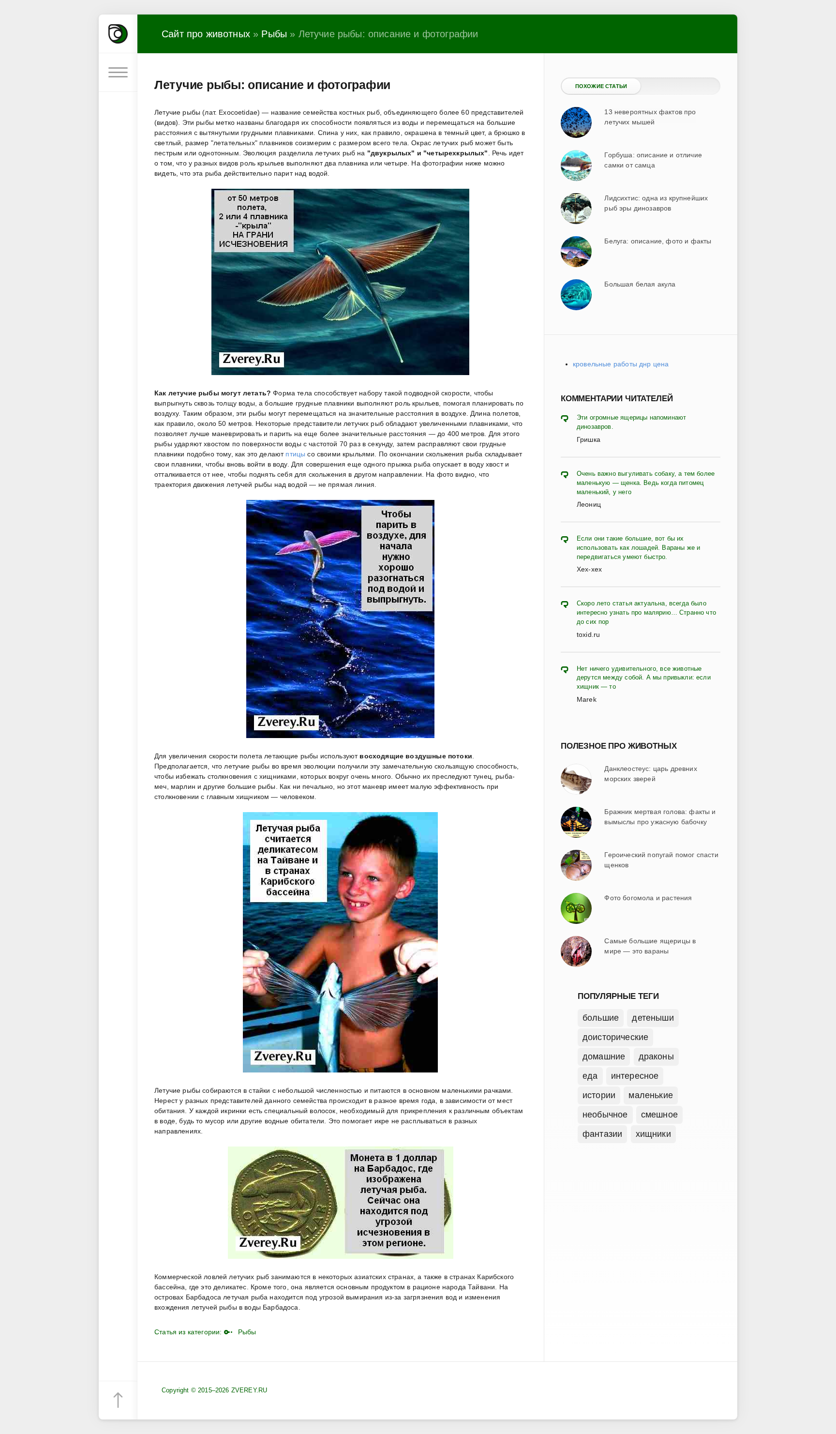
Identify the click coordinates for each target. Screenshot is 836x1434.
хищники (653, 1134)
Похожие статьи (601, 86)
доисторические (615, 1037)
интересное (635, 1076)
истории (598, 1095)
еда (590, 1076)
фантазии (602, 1134)
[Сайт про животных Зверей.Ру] (118, 34)
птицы (295, 454)
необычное (605, 1114)
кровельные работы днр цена (621, 364)
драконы (656, 1056)
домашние (603, 1056)
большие (600, 1018)
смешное (659, 1114)
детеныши (652, 1018)
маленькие (650, 1095)
